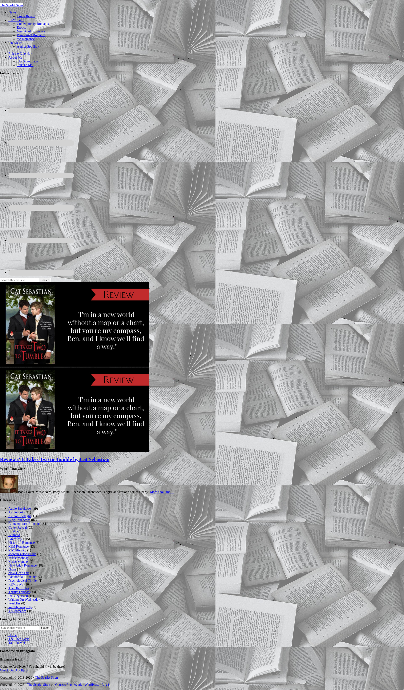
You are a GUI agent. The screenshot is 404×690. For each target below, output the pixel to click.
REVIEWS (16, 584)
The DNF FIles (18, 588)
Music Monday (18, 558)
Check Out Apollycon (14, 670)
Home (12, 635)
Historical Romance (21, 542)
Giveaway (15, 539)
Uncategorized (18, 596)
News (12, 569)
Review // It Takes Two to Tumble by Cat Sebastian (54, 459)
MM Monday (17, 550)
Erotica (13, 531)
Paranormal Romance (22, 577)
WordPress (92, 684)
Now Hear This (18, 573)
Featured (14, 535)
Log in (106, 684)
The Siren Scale (18, 639)
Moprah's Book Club (22, 554)
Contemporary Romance (24, 523)
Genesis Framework (68, 684)
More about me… (162, 492)
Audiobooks (16, 512)
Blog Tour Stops (19, 520)
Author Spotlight (19, 516)
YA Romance (17, 611)
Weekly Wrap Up (20, 607)
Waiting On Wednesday (24, 599)
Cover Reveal (17, 527)
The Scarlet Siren (11, 5)
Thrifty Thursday (19, 592)
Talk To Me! (16, 642)
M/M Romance (18, 546)
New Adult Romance (22, 565)
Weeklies (14, 603)
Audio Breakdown (20, 508)
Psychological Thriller (23, 580)
